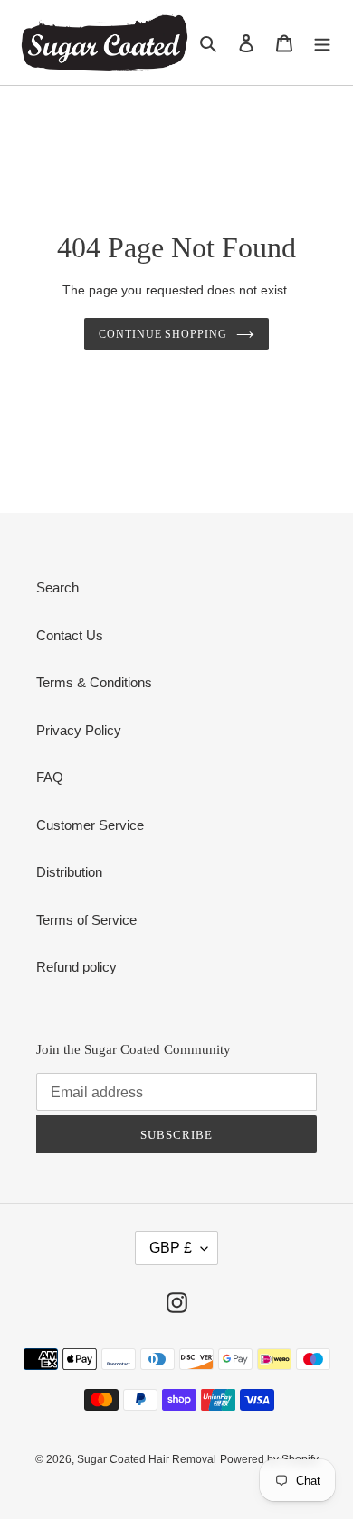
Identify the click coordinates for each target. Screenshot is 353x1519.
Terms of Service (86, 919)
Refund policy (76, 966)
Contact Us (69, 635)
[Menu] (322, 42)
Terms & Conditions (94, 682)
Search (57, 587)
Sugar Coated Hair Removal (146, 1459)
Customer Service (90, 825)
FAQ (49, 777)
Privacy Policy (78, 730)
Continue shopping (163, 334)
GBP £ (170, 1247)
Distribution (69, 872)
